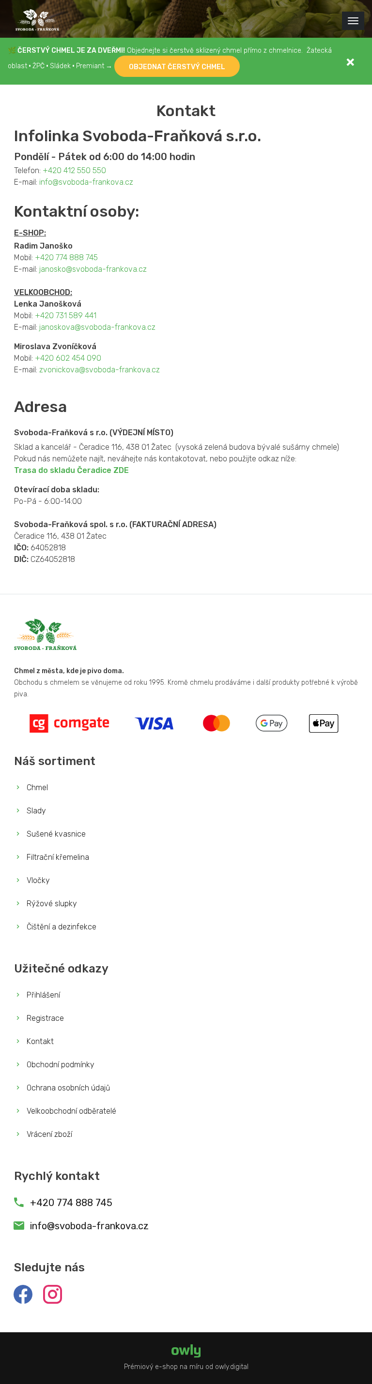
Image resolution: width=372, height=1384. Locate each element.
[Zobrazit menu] (353, 21)
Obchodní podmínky (59, 1064)
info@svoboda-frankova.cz (86, 182)
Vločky (37, 880)
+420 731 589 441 (65, 315)
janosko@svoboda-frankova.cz (93, 269)
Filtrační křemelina (57, 857)
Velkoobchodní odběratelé (70, 1111)
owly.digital (231, 1367)
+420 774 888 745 (66, 257)
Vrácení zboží (48, 1134)
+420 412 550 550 (74, 170)
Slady (35, 810)
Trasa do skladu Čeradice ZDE (71, 470)
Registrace (44, 1018)
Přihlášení (42, 995)
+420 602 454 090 (68, 358)
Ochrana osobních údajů (67, 1087)
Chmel (36, 787)
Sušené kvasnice (55, 834)
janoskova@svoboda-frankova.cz (97, 327)
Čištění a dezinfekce (60, 926)
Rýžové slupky (51, 903)
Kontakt (39, 1041)
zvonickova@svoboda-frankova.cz (99, 369)
